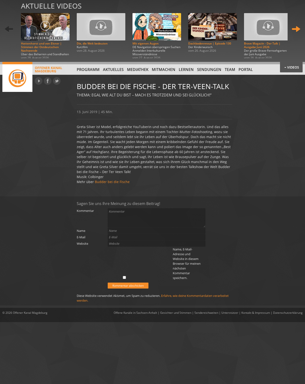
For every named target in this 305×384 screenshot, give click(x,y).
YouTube (38, 81)
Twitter (57, 81)
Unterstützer (229, 313)
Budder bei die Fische (112, 182)
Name (81, 231)
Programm (88, 69)
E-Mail (81, 237)
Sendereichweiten (206, 313)
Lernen (186, 69)
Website (82, 243)
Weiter (296, 29)
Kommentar (85, 211)
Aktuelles (113, 69)
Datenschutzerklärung (288, 313)
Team (230, 69)
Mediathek (137, 69)
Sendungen (209, 69)
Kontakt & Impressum (255, 313)
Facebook (47, 81)
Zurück (9, 29)
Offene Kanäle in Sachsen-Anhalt (135, 313)
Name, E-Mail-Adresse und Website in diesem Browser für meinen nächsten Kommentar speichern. (187, 263)
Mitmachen (163, 69)
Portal (246, 69)
